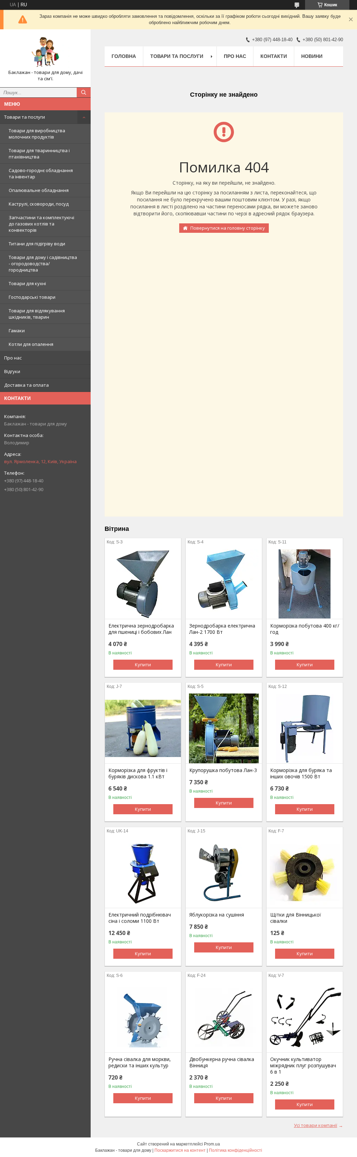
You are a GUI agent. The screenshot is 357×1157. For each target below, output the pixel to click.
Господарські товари (32, 297)
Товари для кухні (27, 283)
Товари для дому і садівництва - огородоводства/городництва (43, 263)
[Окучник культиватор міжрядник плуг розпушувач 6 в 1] (305, 1017)
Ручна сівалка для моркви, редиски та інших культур (139, 1062)
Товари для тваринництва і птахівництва (39, 153)
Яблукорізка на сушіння (216, 915)
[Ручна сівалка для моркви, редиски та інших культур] (143, 1017)
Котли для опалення (31, 344)
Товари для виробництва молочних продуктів (37, 133)
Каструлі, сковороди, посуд (39, 204)
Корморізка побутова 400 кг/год (304, 629)
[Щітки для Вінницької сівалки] (305, 873)
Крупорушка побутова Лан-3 (223, 770)
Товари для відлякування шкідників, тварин (37, 313)
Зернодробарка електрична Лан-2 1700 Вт (222, 629)
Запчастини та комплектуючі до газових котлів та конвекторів (41, 223)
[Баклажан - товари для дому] (45, 52)
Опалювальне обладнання (39, 190)
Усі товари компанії (315, 1125)
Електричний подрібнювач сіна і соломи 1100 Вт (139, 918)
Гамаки (17, 330)
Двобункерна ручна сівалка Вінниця (221, 1062)
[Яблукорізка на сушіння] (224, 873)
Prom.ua (212, 1144)
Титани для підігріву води (37, 243)
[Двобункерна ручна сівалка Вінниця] (224, 1017)
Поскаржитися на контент (180, 1150)
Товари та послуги (24, 117)
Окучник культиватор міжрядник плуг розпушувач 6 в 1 (303, 1065)
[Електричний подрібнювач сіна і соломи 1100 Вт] (143, 873)
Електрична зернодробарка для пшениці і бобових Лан (141, 629)
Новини (311, 56)
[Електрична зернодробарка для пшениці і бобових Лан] (143, 584)
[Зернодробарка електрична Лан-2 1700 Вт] (224, 584)
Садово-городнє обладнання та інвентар (41, 173)
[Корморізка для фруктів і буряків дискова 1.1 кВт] (143, 728)
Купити (143, 664)
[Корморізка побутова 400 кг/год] (305, 584)
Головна (124, 56)
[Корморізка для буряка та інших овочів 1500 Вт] (305, 728)
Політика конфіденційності (235, 1150)
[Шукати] (84, 92)
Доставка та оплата (26, 385)
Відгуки (12, 371)
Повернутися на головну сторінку (227, 228)
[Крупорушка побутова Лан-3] (224, 728)
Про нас (13, 358)
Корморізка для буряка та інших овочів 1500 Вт (301, 773)
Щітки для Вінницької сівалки (295, 918)
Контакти (273, 56)
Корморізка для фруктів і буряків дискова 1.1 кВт (137, 773)
